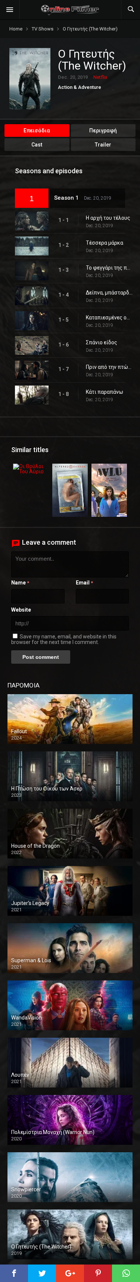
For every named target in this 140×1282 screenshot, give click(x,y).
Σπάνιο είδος (101, 342)
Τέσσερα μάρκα (104, 243)
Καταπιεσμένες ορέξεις (109, 317)
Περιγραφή (103, 130)
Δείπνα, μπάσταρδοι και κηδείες (109, 293)
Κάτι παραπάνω (104, 392)
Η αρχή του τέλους (108, 218)
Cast (36, 145)
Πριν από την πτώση (109, 367)
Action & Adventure (79, 87)
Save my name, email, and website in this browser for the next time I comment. (63, 639)
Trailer (103, 145)
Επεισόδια (37, 130)
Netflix (100, 77)
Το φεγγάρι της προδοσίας (109, 268)
